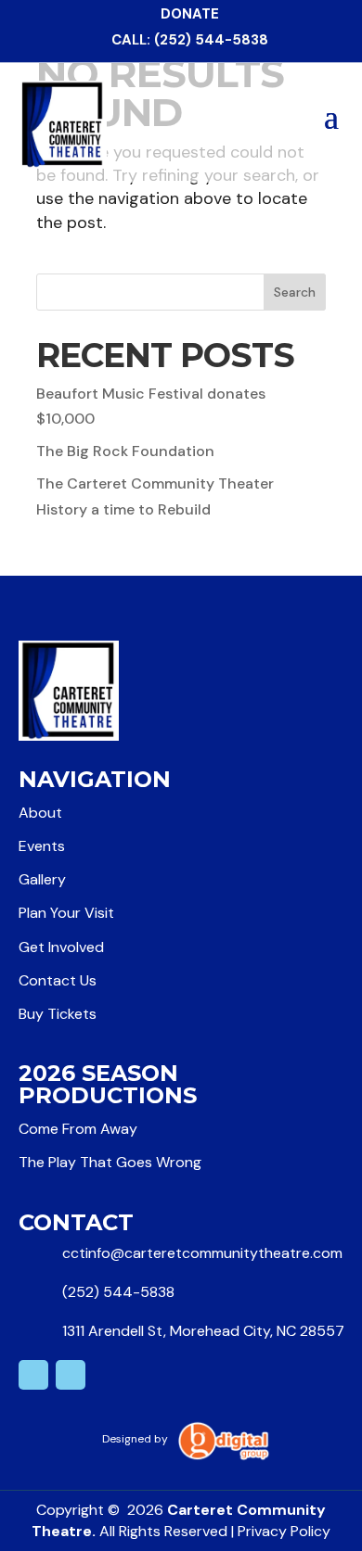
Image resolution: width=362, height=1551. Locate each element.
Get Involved (61, 947)
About (40, 812)
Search (295, 292)
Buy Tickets (58, 1013)
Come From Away (78, 1128)
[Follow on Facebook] (70, 1375)
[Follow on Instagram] (33, 1375)
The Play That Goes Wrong (110, 1162)
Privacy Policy (284, 1531)
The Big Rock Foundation (125, 451)
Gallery (42, 879)
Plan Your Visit (66, 912)
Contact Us (58, 980)
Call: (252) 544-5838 (189, 40)
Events (42, 846)
